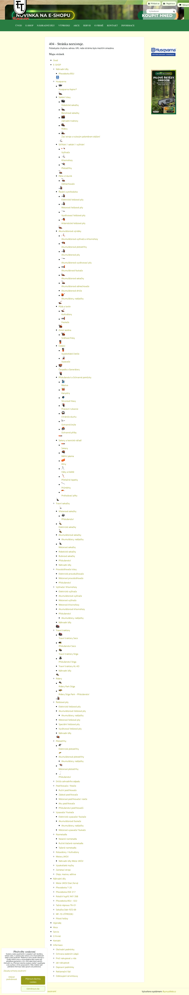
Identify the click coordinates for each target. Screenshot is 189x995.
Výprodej (64, 25)
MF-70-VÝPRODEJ (64, 914)
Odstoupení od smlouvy (67, 976)
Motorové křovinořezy (69, 604)
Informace (127, 25)
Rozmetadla (61, 834)
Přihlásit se (154, 3)
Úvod (18, 25)
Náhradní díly (46, 25)
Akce (76, 25)
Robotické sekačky (67, 551)
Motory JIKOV (62, 856)
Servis (20, 19)
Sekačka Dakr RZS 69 (66, 909)
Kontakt (112, 25)
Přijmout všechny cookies (33, 980)
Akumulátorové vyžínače (70, 595)
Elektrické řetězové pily (70, 706)
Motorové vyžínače (67, 600)
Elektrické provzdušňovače (71, 573)
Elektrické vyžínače (68, 591)
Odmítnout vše (33, 988)
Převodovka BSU (66, 73)
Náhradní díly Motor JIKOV (71, 861)
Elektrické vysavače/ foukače (72, 816)
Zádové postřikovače (68, 794)
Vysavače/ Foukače (65, 812)
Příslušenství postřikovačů (71, 808)
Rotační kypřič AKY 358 (67, 896)
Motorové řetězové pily (69, 719)
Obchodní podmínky (65, 949)
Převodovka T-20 (64, 887)
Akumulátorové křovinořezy (72, 609)
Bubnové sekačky (67, 556)
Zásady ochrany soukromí (15, 970)
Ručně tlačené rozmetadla (71, 843)
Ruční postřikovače (68, 790)
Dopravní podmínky (65, 967)
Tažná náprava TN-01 (66, 905)
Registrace (170, 3)
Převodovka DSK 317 (66, 892)
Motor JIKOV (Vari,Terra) (67, 883)
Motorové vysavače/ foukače (72, 830)
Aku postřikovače (67, 803)
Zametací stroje (63, 869)
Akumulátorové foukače (70, 821)
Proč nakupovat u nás (66, 958)
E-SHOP (29, 25)
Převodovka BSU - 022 (66, 900)
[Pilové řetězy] (163, 113)
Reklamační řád (63, 971)
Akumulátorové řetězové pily (72, 711)
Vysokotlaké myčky (65, 865)
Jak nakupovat (62, 962)
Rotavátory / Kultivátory (67, 852)
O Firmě (98, 25)
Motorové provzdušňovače (71, 578)
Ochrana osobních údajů (67, 953)
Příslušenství (65, 560)
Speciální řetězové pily (69, 724)
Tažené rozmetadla (67, 847)
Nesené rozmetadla (68, 838)
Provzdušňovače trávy (66, 569)
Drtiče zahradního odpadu (68, 781)
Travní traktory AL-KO (69, 666)
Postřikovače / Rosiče (66, 785)
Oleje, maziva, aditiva (66, 874)
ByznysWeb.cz (169, 991)
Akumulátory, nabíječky (72, 539)
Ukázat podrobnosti (11, 978)
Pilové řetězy (62, 918)
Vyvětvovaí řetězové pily (70, 728)
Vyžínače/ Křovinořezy (66, 587)
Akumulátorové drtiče (71, 290)
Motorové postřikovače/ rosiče (73, 799)
